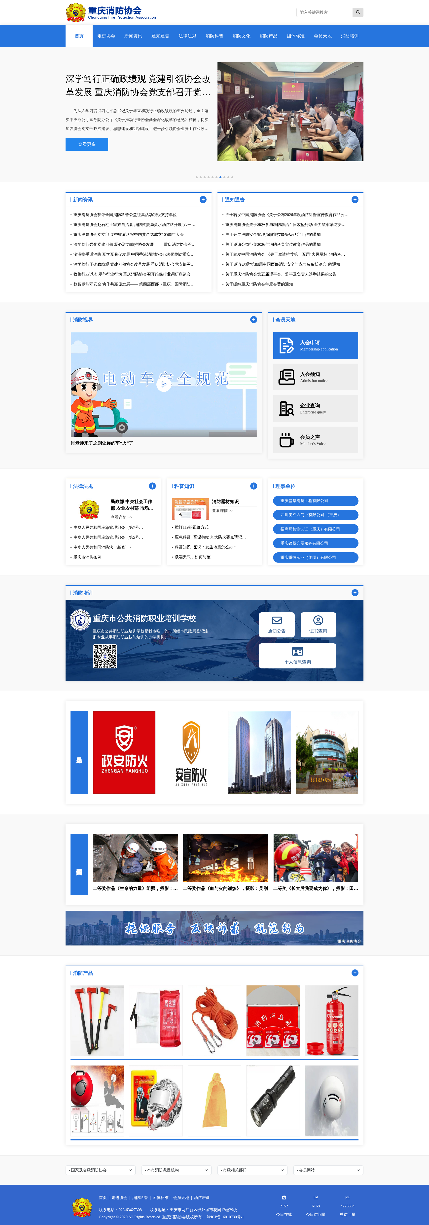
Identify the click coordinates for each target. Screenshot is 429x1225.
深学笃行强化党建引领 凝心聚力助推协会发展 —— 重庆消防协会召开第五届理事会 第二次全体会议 (134, 245)
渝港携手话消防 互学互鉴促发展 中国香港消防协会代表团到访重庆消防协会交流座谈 (134, 254)
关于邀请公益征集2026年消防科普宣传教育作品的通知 (273, 244)
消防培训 (83, 593)
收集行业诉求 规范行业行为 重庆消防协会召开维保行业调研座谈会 (135, 85)
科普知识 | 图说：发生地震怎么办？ (206, 547)
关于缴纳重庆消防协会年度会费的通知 (259, 284)
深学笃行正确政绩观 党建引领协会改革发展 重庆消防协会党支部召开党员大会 (134, 264)
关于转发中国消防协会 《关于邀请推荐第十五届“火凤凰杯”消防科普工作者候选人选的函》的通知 (285, 254)
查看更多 (87, 144)
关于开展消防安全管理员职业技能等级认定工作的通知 (273, 234)
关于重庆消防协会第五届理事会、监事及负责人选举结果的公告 (281, 274)
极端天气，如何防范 (193, 557)
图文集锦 (79, 864)
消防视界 (83, 319)
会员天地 (181, 1197)
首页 (103, 1197)
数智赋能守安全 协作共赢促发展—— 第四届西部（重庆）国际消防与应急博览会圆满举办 (134, 284)
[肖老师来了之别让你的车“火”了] (164, 384)
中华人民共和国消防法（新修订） (103, 547)
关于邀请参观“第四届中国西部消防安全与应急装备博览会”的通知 (282, 264)
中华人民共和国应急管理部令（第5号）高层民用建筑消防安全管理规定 (108, 537)
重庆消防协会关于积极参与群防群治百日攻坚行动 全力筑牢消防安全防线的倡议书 (285, 225)
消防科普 (140, 1197)
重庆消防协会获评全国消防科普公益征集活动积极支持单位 (125, 215)
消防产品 (83, 973)
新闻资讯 (83, 199)
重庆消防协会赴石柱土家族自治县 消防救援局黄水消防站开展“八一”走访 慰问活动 (133, 225)
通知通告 (235, 199)
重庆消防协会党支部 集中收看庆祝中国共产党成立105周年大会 (128, 234)
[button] (197, 177)
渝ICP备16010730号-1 (225, 1217)
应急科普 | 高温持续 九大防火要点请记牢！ (208, 537)
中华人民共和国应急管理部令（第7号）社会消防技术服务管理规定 (108, 528)
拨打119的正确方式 (192, 527)
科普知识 (184, 486)
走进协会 (119, 1197)
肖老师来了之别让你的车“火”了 (102, 442)
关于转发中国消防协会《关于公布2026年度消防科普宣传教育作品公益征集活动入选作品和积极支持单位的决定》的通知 (287, 215)
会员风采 (79, 752)
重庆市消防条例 (87, 557)
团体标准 (161, 1197)
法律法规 (83, 486)
